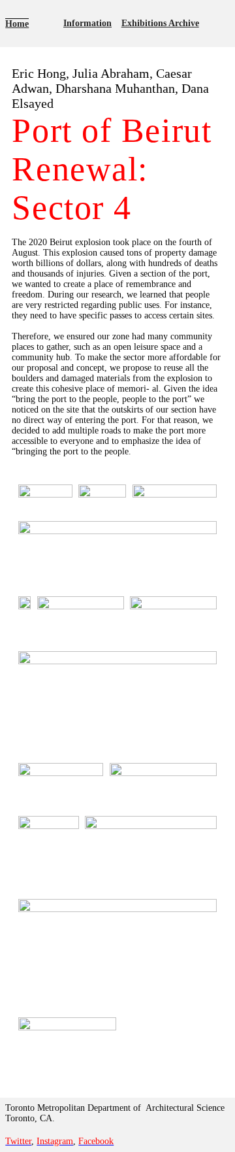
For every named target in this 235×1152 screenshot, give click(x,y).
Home (17, 24)
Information (87, 23)
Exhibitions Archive (160, 23)
